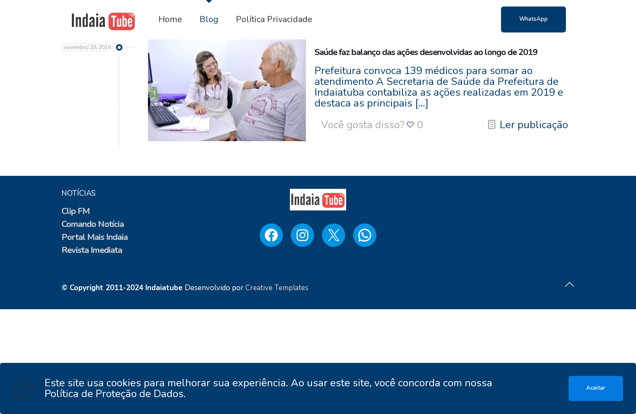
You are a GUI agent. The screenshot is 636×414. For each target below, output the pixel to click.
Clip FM (75, 211)
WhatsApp (533, 19)
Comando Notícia (92, 224)
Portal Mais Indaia (94, 237)
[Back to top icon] (569, 284)
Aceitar (595, 388)
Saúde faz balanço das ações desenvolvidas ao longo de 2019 (426, 52)
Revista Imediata (91, 250)
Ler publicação (534, 125)
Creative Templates (276, 288)
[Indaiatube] (103, 19)
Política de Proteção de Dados (114, 394)
